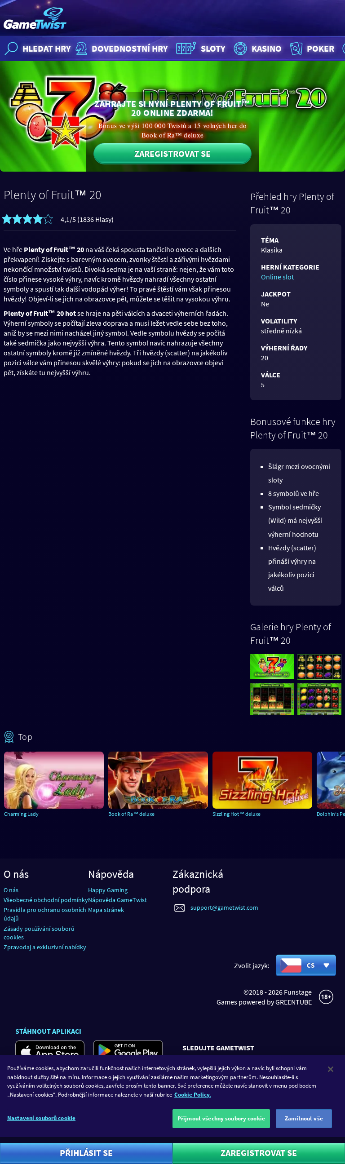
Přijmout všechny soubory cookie (221, 1118)
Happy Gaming (108, 890)
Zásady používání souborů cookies (39, 933)
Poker (320, 48)
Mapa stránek (106, 910)
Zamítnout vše (304, 1118)
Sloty (213, 48)
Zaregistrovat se (172, 153)
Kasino (267, 48)
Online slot (277, 276)
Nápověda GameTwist (117, 900)
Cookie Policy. (192, 1094)
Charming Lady (21, 813)
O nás (11, 890)
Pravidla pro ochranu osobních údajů (45, 914)
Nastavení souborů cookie (41, 1118)
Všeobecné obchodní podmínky (46, 900)
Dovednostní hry (130, 48)
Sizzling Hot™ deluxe (236, 813)
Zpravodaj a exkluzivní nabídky (45, 947)
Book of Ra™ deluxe (131, 813)
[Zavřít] (331, 1069)
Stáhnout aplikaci (48, 1031)
